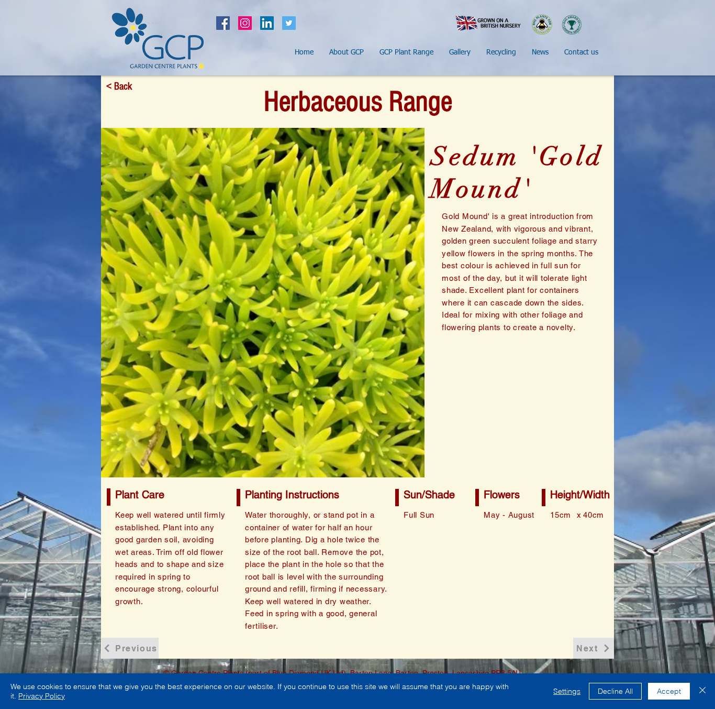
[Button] (157, 38)
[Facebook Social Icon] (223, 23)
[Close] (702, 691)
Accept (669, 691)
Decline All (615, 691)
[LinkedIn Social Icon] (267, 23)
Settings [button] (566, 691)
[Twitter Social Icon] (289, 23)
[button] (346, 52)
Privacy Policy (41, 696)
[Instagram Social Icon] (245, 23)
